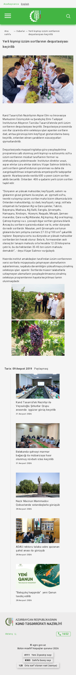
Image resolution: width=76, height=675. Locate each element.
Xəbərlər (20, 31)
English (25, 4)
